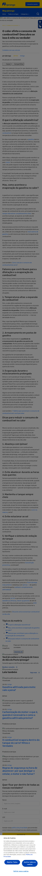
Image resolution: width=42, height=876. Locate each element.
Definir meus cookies (21, 871)
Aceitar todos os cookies (30, 863)
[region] (21, 855)
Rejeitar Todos (12, 862)
